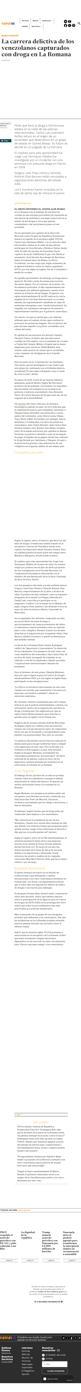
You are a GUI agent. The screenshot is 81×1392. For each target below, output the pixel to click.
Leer (8, 1260)
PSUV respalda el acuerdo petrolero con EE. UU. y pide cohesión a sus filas (8, 1240)
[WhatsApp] (5, 132)
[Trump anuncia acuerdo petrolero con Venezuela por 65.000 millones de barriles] (51, 1223)
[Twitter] (69, 25)
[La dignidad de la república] (30, 1223)
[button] (79, 23)
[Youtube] (69, 21)
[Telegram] (65, 21)
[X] (2, 135)
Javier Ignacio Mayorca (5, 124)
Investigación (9, 35)
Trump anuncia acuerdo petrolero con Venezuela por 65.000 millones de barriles (50, 1242)
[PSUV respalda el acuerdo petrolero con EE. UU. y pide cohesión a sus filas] (9, 1223)
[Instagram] (73, 25)
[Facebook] (65, 25)
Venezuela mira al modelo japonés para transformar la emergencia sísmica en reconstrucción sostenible (71, 1243)
